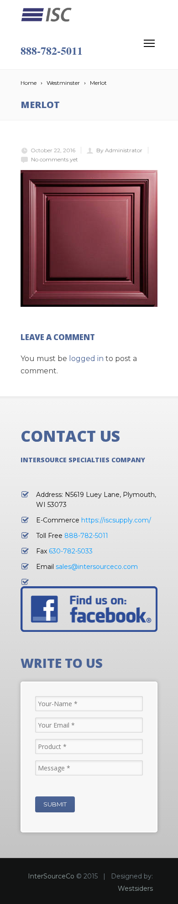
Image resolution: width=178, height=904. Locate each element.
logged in (86, 358)
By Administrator (119, 150)
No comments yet (54, 159)
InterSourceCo (51, 876)
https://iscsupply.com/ (116, 520)
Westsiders (135, 888)
